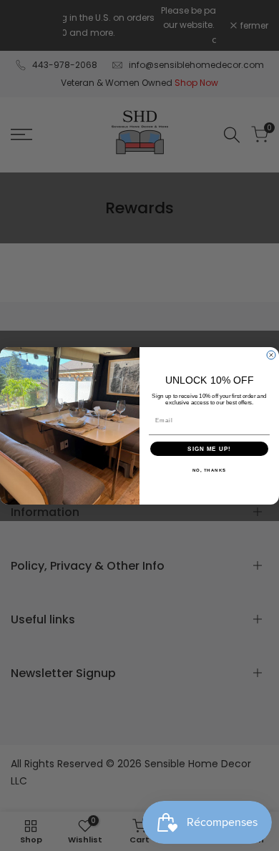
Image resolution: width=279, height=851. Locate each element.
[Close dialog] (271, 355)
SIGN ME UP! (209, 448)
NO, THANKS (209, 469)
